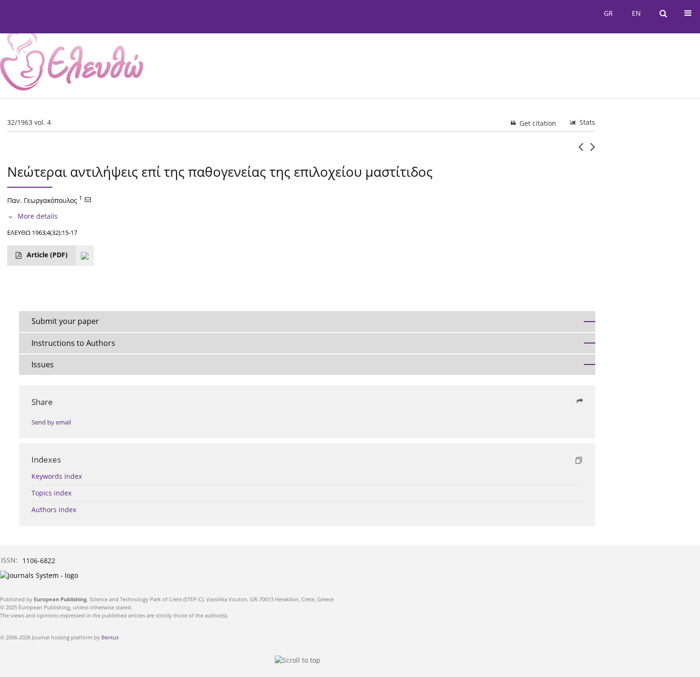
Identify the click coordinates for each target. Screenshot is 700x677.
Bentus (110, 637)
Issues (42, 364)
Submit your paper (65, 321)
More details (38, 216)
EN (636, 13)
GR (608, 13)
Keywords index (56, 476)
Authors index (53, 509)
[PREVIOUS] (581, 150)
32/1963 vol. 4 (29, 122)
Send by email (51, 422)
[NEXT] (593, 150)
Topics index (51, 492)
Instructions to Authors (73, 343)
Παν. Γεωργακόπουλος (42, 200)
